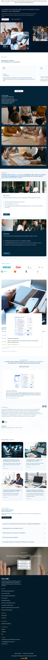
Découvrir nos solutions (16, 19)
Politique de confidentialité (28, 653)
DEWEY (35, 655)
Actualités (4, 631)
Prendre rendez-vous (24, 564)
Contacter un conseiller (24, 567)
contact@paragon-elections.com (8, 641)
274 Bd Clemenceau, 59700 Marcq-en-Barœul (11, 639)
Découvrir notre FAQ (6, 517)
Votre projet (5, 19)
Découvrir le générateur (13, 344)
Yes (31, 2)
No (32, 2)
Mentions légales (17, 653)
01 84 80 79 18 (4, 643)
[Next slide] (45, 406)
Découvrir (6, 214)
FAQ (2, 634)
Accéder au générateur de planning (12, 397)
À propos (3, 629)
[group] (13, 267)
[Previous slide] (43, 406)
